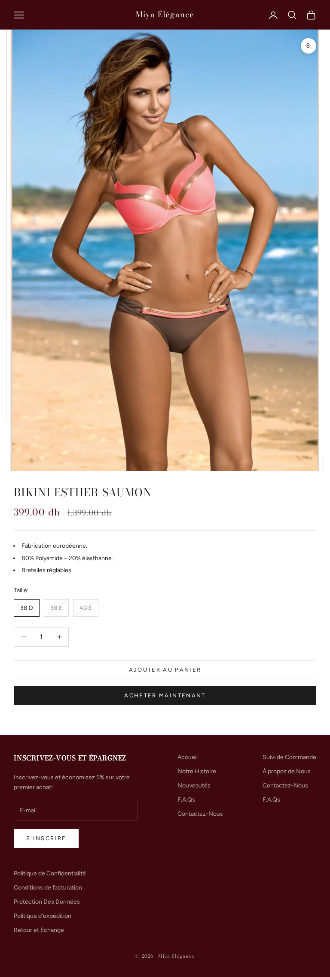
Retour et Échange (39, 930)
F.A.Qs (186, 799)
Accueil (187, 757)
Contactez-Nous (200, 813)
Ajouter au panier (165, 669)
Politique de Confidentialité (50, 873)
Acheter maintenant (164, 695)
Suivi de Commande (289, 757)
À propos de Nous (287, 771)
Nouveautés (194, 785)
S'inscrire (46, 838)
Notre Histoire (196, 771)
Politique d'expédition (42, 916)
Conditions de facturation (48, 887)
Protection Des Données (47, 901)
